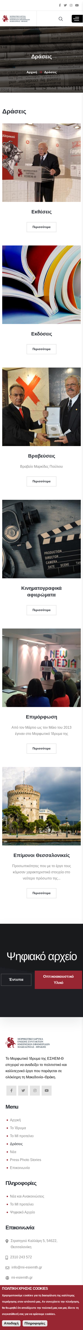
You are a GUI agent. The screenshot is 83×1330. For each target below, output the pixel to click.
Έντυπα (16, 979)
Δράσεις (16, 1144)
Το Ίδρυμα (18, 1128)
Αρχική (32, 72)
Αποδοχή (11, 1323)
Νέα (13, 1152)
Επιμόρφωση (41, 717)
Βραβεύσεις (41, 456)
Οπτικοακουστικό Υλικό (58, 979)
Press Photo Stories (25, 1160)
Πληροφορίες (35, 1323)
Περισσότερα (41, 227)
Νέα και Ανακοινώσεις (27, 1196)
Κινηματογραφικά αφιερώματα (41, 591)
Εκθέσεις (41, 212)
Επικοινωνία (20, 1168)
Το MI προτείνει (22, 1136)
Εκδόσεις (41, 334)
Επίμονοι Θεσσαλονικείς (42, 855)
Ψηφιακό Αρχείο (22, 1212)
